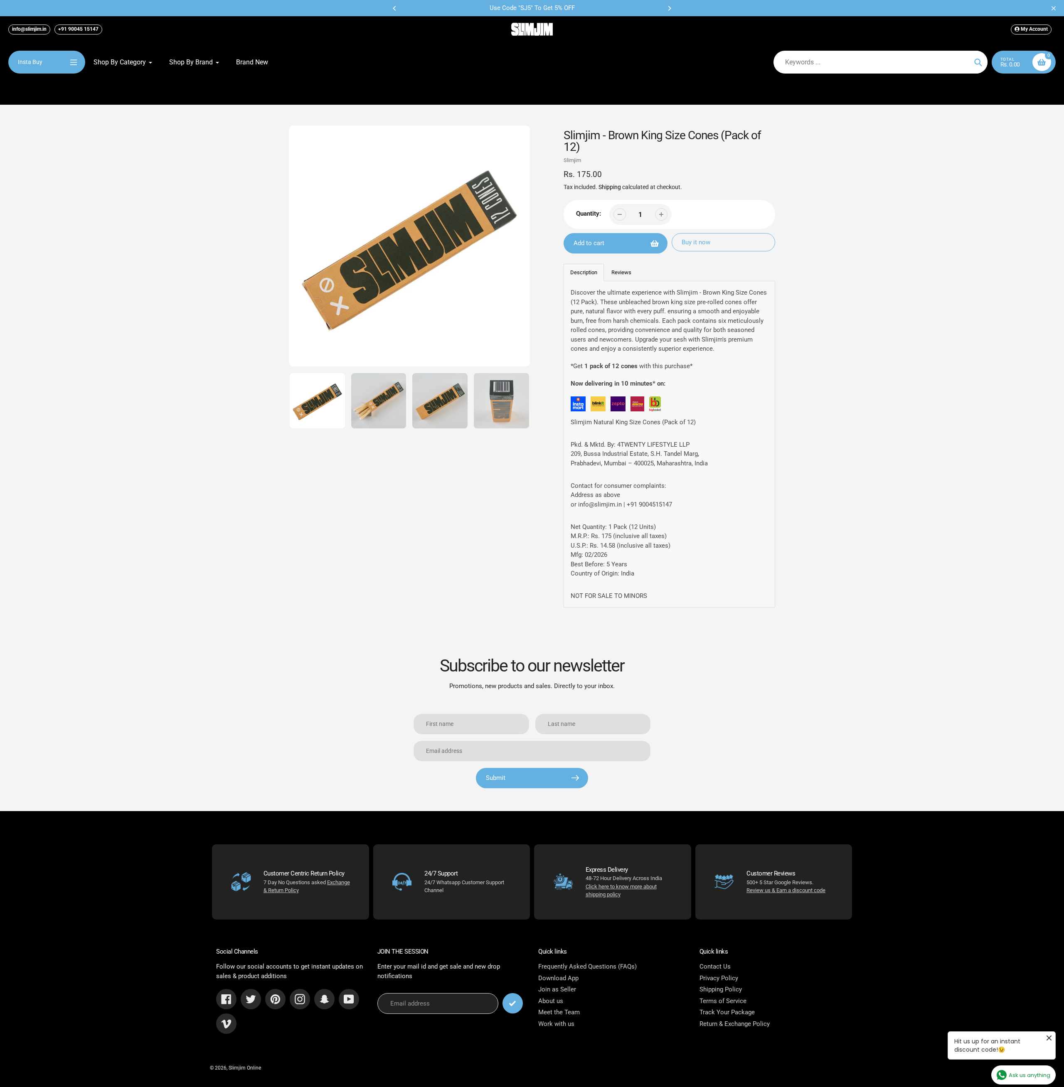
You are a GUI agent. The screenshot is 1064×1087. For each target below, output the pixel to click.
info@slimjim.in (29, 29)
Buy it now (696, 242)
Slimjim (572, 160)
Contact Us (715, 966)
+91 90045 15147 (78, 29)
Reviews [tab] (621, 272)
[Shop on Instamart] (578, 405)
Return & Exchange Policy (734, 1024)
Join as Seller (557, 989)
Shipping (609, 187)
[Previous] (395, 8)
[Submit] (512, 1003)
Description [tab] (583, 272)
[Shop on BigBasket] (654, 405)
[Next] (669, 8)
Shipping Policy (720, 989)
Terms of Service (722, 1001)
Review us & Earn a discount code (785, 890)
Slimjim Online (245, 1068)
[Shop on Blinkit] (598, 405)
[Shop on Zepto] (618, 405)
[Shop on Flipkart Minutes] (638, 405)
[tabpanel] (670, 444)
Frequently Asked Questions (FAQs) (587, 966)
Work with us (556, 1024)
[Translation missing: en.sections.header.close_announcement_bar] (1053, 8)
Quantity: (588, 213)
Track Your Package (727, 1012)
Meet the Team (559, 1012)
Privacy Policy (718, 978)
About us (550, 1001)
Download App (558, 978)
